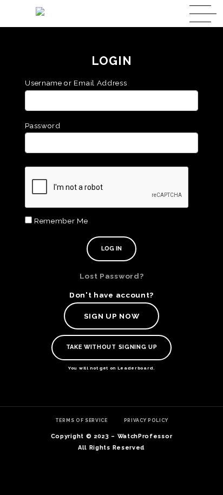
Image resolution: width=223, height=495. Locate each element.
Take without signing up (112, 347)
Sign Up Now (111, 316)
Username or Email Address (76, 82)
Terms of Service (81, 420)
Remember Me (60, 220)
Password (42, 125)
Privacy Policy (146, 420)
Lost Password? (112, 276)
